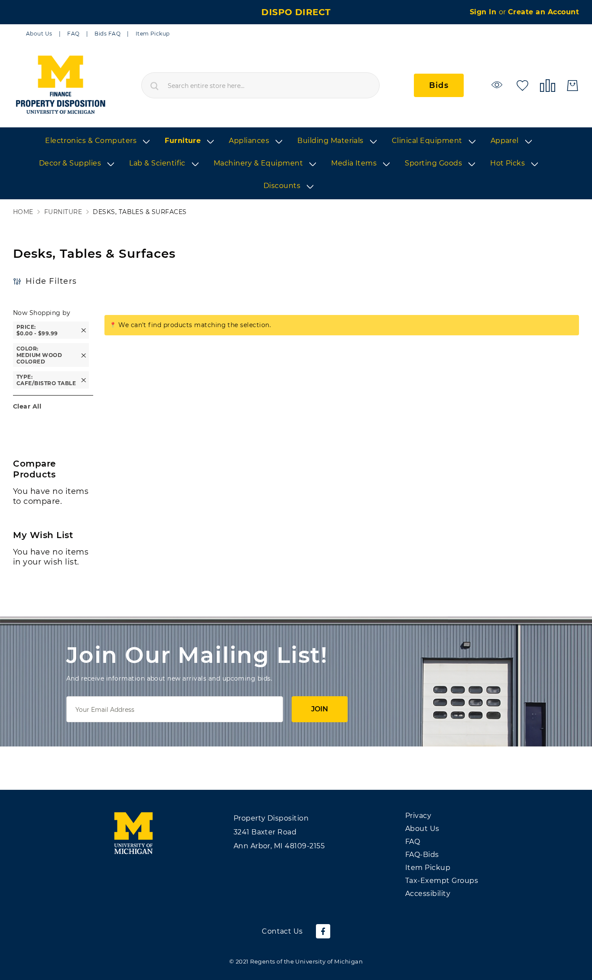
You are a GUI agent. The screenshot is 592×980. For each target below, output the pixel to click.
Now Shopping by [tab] (41, 313)
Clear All (27, 406)
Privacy (418, 815)
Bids (439, 85)
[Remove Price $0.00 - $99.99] (83, 330)
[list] (296, 164)
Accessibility (427, 893)
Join (319, 709)
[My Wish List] (522, 85)
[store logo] (60, 85)
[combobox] (260, 85)
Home (23, 212)
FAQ (73, 33)
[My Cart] (572, 85)
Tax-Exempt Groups (441, 880)
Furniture (63, 212)
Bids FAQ (107, 33)
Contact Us (282, 931)
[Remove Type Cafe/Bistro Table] (83, 380)
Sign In (484, 12)
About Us (39, 33)
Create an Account (543, 12)
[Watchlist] (498, 85)
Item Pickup (153, 33)
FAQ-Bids (422, 854)
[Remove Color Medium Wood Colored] (83, 355)
